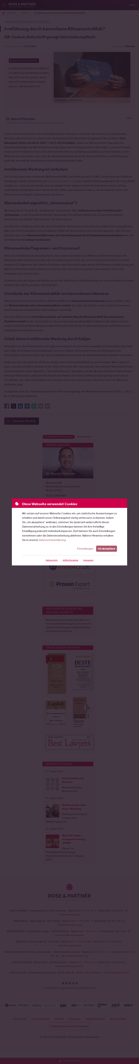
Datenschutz (52, 560)
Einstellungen (85, 548)
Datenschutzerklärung (52, 540)
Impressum (88, 560)
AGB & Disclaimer (70, 560)
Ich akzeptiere (106, 548)
